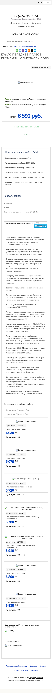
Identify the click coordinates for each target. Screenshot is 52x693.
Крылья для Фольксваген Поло (25, 47)
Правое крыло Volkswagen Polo (17, 410)
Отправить (40, 226)
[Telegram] (20, 50)
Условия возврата (21, 670)
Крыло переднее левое (16, 458)
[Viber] (23, 50)
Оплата (25, 23)
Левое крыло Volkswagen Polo (16, 414)
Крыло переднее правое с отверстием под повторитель (23, 517)
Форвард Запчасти (36, 678)
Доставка (15, 23)
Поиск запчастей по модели (16, 666)
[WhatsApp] (17, 50)
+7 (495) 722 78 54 (26, 16)
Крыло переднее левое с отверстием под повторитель (22, 546)
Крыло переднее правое (16, 429)
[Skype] (35, 50)
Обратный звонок (26, 27)
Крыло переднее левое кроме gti (19, 487)
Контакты (36, 23)
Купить (26, 134)
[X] (32, 50)
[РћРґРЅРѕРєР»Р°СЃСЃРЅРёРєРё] (29, 50)
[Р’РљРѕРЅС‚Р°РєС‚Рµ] (26, 50)
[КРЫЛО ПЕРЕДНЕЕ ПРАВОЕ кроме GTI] (26, 74)
